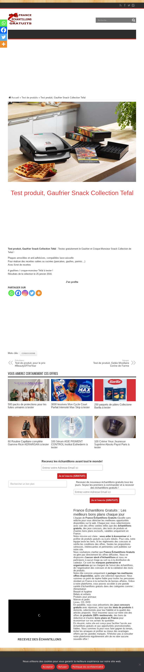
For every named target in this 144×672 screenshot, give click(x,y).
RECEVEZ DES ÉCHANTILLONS (39, 639)
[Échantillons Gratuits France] (20, 22)
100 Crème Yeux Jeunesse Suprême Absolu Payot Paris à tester (111, 444)
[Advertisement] (72, 70)
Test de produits (30, 97)
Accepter (48, 666)
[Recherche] (133, 20)
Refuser (62, 666)
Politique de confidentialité (88, 666)
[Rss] (120, 5)
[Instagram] (25, 293)
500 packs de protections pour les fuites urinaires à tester (27, 406)
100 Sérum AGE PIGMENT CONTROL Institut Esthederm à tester (69, 444)
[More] (39, 293)
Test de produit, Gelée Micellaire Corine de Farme (111, 363)
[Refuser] (139, 664)
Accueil (15, 97)
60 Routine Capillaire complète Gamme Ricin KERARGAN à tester (28, 443)
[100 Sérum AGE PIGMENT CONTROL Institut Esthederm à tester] (72, 437)
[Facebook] (124, 5)
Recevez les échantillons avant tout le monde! (72, 461)
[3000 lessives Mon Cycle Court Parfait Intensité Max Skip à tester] (72, 400)
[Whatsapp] (11, 293)
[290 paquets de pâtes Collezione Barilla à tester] (115, 400)
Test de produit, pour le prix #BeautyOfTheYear (30, 363)
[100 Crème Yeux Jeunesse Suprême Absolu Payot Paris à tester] (115, 437)
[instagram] (133, 5)
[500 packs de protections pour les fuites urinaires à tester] (28, 400)
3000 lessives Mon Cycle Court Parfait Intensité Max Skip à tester (70, 406)
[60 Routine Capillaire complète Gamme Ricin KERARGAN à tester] (28, 437)
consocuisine (28, 353)
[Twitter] (129, 5)
